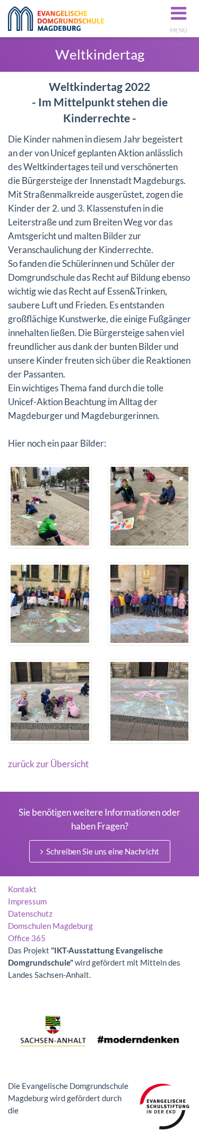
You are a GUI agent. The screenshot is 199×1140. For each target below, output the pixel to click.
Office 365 (27, 938)
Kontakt (22, 889)
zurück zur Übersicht (48, 763)
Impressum (27, 901)
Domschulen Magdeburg (50, 926)
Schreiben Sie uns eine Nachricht (102, 851)
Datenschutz (30, 913)
